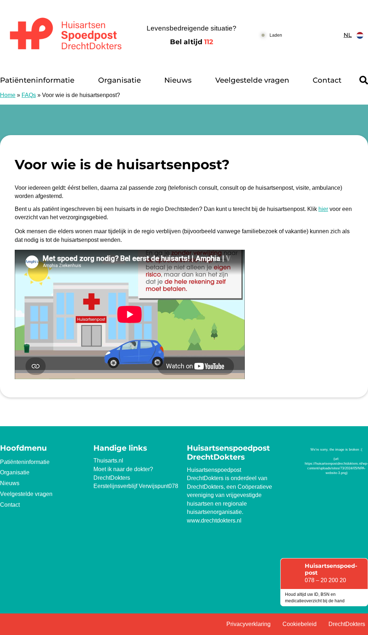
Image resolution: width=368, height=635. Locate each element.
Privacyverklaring (248, 624)
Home (7, 95)
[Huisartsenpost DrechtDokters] (64, 35)
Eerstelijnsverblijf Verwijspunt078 (135, 486)
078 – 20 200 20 (325, 580)
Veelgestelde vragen (252, 80)
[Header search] (363, 80)
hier (323, 209)
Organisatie (119, 80)
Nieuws (178, 80)
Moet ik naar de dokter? (123, 469)
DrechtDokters (111, 478)
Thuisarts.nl (108, 460)
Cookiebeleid (299, 624)
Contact (327, 80)
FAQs (29, 95)
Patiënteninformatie (37, 80)
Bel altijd (191, 42)
